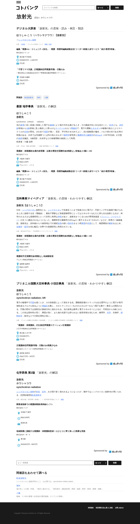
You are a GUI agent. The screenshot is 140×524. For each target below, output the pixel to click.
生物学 (19, 227)
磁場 (52, 125)
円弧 (32, 302)
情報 (46, 44)
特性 (60, 217)
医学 (26, 227)
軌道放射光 (28, 97)
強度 (46, 132)
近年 (44, 392)
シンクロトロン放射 (27, 40)
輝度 (83, 223)
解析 (111, 223)
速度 (22, 125)
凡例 (50, 44)
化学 (109, 312)
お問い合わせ (119, 507)
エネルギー (96, 128)
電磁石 (45, 306)
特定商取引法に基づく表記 (104, 507)
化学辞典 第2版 (25, 372)
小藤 (46, 97)
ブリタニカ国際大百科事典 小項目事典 (40, 283)
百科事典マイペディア (30, 198)
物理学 (67, 135)
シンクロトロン (29, 210)
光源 (89, 223)
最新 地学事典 (25, 106)
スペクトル (60, 128)
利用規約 (91, 507)
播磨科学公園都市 (85, 135)
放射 (20, 138)
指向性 (71, 223)
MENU (18, 2)
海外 (39, 97)
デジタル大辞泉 (26, 28)
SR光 (111, 125)
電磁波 (74, 128)
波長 (60, 223)
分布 (26, 132)
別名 (38, 392)
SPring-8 (98, 135)
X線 (28, 128)
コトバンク (27, 7)
